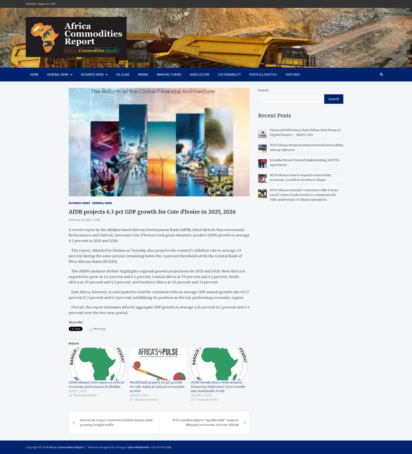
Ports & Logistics (263, 74)
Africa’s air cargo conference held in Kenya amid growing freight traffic (116, 422)
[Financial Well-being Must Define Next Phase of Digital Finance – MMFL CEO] (262, 133)
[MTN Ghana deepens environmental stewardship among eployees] (262, 148)
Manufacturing (169, 74)
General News (58, 74)
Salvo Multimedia (138, 447)
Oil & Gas (122, 74)
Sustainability (229, 74)
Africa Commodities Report (66, 447)
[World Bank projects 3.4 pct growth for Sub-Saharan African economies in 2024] (158, 364)
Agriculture (199, 74)
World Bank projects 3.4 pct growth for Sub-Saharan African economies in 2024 (157, 386)
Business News (92, 74)
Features (292, 74)
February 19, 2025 (80, 220)
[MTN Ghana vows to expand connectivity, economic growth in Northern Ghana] (262, 178)
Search (263, 90)
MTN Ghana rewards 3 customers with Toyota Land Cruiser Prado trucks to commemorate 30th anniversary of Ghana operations (304, 195)
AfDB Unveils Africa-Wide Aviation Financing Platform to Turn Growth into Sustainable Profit (218, 386)
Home (34, 74)
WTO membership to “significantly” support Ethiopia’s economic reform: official (206, 422)
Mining (143, 74)
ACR (97, 220)
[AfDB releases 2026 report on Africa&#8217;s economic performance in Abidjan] (97, 364)
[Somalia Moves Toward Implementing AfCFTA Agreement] (262, 163)
